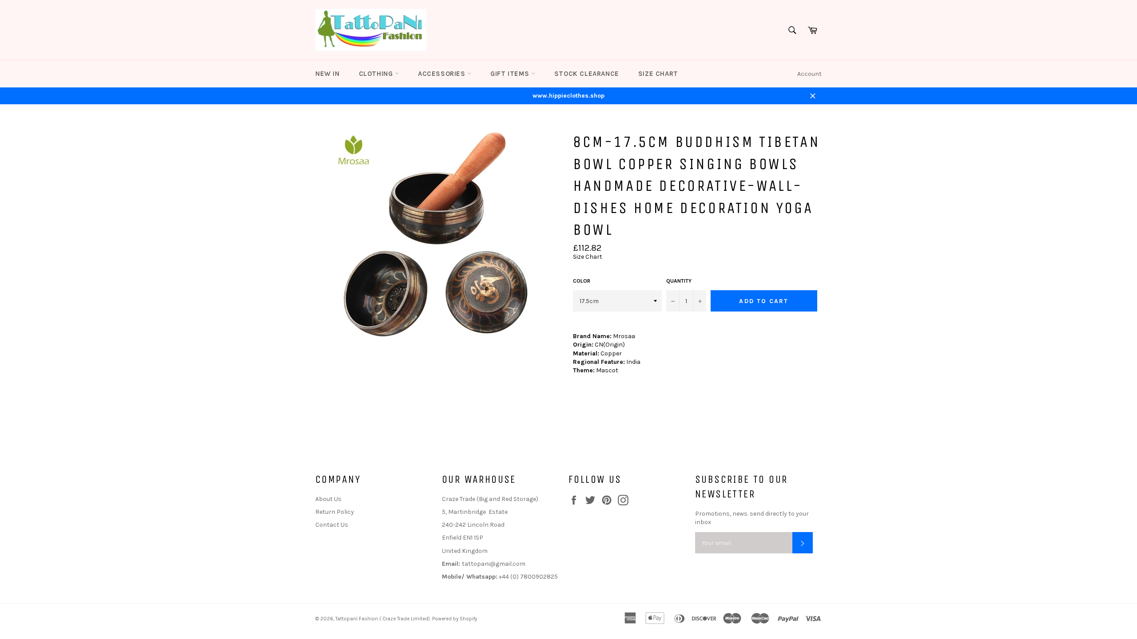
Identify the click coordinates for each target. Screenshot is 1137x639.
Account (809, 74)
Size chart (658, 74)
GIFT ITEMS (510, 74)
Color (581, 281)
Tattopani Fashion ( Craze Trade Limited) (382, 619)
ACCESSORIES (442, 74)
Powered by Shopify (454, 619)
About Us (328, 499)
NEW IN (327, 74)
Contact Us (331, 525)
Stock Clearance (586, 74)
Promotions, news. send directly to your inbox (752, 518)
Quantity (679, 281)
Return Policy (334, 512)
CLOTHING (377, 74)
